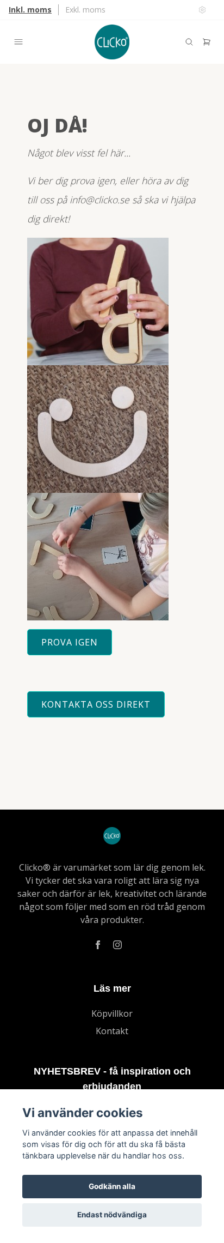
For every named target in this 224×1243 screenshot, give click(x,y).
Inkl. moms (30, 9)
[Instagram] (117, 944)
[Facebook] (98, 944)
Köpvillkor (112, 1013)
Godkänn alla (112, 1186)
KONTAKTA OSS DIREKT (96, 704)
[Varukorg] (206, 42)
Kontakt (112, 1031)
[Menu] (18, 42)
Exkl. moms (85, 9)
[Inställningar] (202, 9)
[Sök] (189, 42)
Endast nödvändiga (112, 1214)
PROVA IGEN (69, 642)
